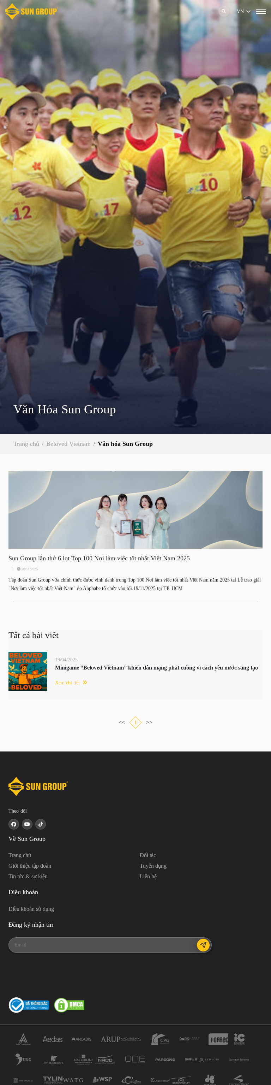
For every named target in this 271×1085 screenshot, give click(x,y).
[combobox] (237, 11)
